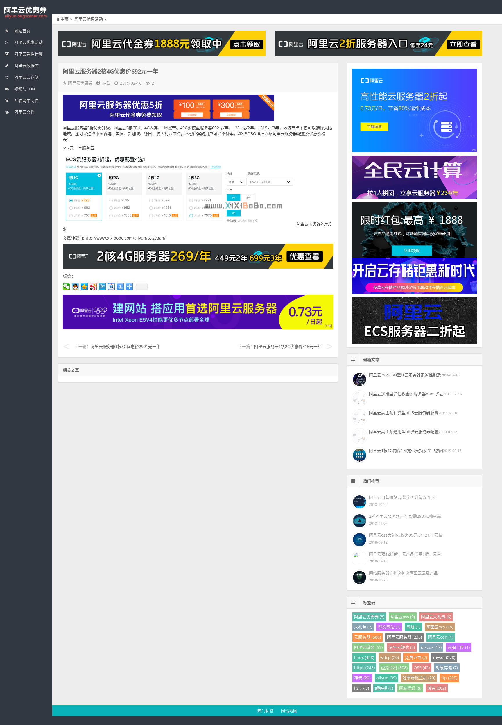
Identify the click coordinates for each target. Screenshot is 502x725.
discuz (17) (431, 647)
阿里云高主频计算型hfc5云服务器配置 (403, 412)
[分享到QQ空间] (84, 286)
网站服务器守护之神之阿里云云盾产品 (403, 573)
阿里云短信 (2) (402, 647)
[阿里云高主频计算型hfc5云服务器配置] (359, 416)
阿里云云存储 (26, 77)
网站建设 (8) (410, 688)
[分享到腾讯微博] (102, 286)
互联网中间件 (26, 100)
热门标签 (265, 710)
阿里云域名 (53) (368, 647)
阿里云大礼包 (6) (436, 616)
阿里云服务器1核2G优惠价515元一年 (288, 346)
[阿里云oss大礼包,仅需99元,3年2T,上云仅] (359, 538)
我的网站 (26, 13)
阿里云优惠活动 (28, 42)
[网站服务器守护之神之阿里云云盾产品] (359, 576)
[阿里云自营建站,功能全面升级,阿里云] (359, 500)
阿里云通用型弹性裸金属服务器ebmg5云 (406, 394)
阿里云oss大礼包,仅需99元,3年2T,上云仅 (405, 535)
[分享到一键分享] (120, 286)
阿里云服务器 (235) (404, 637)
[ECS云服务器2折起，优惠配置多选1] (198, 328)
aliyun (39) (386, 678)
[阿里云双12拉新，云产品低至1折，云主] (359, 557)
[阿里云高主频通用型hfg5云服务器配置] (359, 435)
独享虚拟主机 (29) (419, 678)
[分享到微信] (66, 286)
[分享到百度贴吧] (111, 286)
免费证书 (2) (416, 657)
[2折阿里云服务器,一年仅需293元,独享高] (359, 519)
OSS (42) (422, 667)
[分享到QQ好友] (75, 286)
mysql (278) (444, 657)
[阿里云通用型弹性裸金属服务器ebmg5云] (359, 397)
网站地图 (289, 710)
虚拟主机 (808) (394, 667)
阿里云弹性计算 (28, 54)
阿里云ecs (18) (439, 627)
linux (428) (364, 657)
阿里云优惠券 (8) (369, 616)
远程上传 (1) (459, 647)
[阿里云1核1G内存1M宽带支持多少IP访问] (359, 454)
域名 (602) (436, 688)
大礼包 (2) (363, 627)
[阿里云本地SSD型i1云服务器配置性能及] (359, 379)
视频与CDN (24, 89)
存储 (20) (362, 678)
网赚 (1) (413, 627)
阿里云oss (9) (402, 616)
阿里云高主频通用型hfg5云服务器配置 (404, 431)
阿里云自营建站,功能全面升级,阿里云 (402, 497)
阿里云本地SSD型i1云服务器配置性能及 (405, 375)
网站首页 (22, 30)
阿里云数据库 (26, 65)
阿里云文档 (24, 112)
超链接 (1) (384, 688)
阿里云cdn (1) (440, 637)
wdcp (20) (389, 657)
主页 (64, 19)
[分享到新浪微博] (93, 286)
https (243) (364, 667)
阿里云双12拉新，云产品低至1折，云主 (405, 554)
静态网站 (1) (389, 627)
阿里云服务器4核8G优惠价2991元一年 (125, 346)
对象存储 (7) (447, 667)
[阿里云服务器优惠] (198, 267)
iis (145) (361, 688)
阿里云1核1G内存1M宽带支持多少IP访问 (406, 450)
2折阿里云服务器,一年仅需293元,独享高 (405, 516)
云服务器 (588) (367, 637)
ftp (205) (449, 678)
